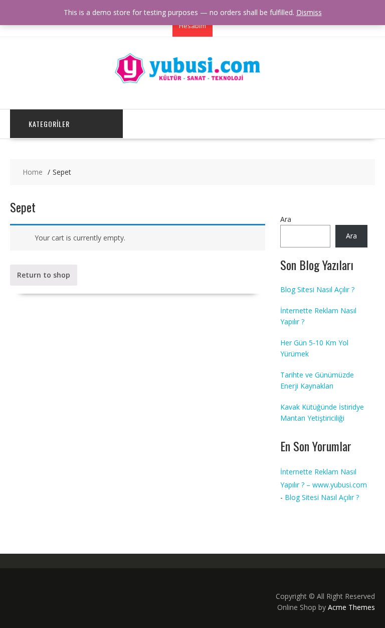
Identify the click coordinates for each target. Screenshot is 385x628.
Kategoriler (49, 123)
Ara (285, 219)
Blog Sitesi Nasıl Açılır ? (317, 289)
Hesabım (192, 25)
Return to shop (43, 275)
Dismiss (309, 12)
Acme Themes (351, 607)
